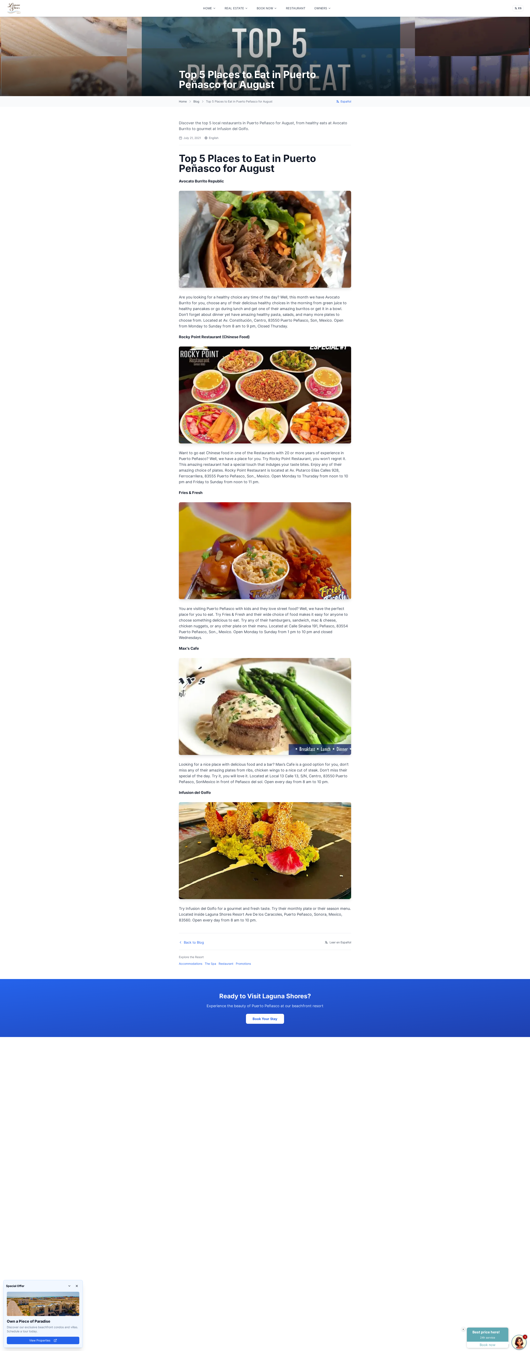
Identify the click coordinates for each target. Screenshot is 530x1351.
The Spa (210, 963)
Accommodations (190, 963)
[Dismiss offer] (76, 1286)
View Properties (39, 1340)
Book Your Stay (265, 1019)
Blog (196, 101)
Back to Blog (194, 942)
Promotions (243, 963)
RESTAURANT (296, 8)
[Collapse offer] (69, 1286)
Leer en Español (340, 942)
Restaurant (226, 963)
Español (346, 101)
